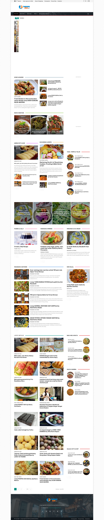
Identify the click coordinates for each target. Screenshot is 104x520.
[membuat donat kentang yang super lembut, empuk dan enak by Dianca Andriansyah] (16, 44)
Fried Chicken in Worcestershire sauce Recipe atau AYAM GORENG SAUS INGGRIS (26, 100)
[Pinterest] (53, 511)
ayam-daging (17, 96)
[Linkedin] (50, 511)
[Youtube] (89, 1)
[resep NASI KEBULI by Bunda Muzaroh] (86, 358)
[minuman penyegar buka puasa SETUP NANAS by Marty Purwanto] (80, 213)
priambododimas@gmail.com (54, 507)
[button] (88, 13)
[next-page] (17, 137)
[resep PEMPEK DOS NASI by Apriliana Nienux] (26, 468)
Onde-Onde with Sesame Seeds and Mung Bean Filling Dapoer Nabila (51, 454)
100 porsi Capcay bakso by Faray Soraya (44, 295)
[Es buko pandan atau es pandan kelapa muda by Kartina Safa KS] (61, 213)
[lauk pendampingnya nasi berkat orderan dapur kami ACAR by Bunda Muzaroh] (70, 392)
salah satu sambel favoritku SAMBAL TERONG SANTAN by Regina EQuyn (82, 384)
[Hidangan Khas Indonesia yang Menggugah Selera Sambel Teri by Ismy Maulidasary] (70, 375)
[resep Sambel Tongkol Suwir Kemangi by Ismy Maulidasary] (22, 124)
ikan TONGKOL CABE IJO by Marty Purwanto (55, 132)
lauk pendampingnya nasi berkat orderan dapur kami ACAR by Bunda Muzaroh (82, 393)
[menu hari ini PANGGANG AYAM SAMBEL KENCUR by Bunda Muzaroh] (43, 82)
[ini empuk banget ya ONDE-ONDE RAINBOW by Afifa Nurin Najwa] (51, 419)
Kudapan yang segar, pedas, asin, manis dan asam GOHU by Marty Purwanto (52, 248)
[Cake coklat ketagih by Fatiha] (26, 419)
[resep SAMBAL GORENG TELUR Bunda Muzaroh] (70, 183)
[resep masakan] (24, 7)
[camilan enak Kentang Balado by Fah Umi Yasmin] (43, 177)
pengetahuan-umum (44, 402)
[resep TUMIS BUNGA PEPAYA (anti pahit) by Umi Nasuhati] (21, 286)
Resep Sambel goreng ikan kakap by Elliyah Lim (39, 132)
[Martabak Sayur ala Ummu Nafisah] (70, 191)
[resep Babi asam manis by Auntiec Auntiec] (78, 276)
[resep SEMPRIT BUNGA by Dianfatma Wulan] (43, 185)
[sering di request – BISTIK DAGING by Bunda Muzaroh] (43, 89)
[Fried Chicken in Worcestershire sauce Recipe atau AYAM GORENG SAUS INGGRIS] (26, 87)
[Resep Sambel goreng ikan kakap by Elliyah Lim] (39, 124)
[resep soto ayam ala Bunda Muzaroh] (86, 454)
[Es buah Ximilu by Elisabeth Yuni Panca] (23, 213)
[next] (23, 18)
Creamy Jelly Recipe (21, 246)
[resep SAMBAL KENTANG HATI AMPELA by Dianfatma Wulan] (21, 310)
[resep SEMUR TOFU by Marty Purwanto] (70, 157)
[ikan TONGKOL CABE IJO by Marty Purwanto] (55, 124)
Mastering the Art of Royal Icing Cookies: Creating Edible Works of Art (51, 164)
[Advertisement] (63, 7)
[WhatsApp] (87, 1)
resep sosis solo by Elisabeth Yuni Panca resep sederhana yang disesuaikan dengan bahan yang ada (55, 103)
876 (27, 489)
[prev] (21, 18)
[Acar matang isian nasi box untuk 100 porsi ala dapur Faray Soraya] (21, 274)
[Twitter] (61, 511)
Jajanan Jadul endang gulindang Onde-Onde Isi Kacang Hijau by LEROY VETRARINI (25, 455)
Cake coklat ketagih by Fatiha (23, 430)
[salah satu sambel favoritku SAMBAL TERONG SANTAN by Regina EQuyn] (70, 383)
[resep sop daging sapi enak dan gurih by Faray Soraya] (86, 471)
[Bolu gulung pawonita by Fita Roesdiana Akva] (17, 176)
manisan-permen (45, 252)
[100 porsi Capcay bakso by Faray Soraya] (21, 298)
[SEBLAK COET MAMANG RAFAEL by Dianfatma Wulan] (86, 463)
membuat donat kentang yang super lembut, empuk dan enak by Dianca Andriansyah (29, 183)
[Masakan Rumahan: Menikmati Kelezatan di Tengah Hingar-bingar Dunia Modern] (51, 394)
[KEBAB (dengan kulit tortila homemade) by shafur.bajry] (16, 28)
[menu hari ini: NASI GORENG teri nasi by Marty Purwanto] (86, 349)
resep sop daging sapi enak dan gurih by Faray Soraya (75, 472)
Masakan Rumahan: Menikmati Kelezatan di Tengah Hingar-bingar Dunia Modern (51, 406)
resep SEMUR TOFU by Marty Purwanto (23, 405)
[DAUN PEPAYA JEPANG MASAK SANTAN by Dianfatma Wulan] (21, 322)
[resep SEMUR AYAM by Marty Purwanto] (43, 96)
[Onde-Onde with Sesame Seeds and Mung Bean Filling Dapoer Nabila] (51, 443)
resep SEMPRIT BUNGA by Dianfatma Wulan (54, 183)
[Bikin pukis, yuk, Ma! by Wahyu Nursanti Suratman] (15, 36)
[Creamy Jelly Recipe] (25, 238)
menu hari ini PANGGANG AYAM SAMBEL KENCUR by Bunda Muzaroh (54, 82)
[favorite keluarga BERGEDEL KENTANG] (70, 166)
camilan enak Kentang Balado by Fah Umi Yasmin (55, 176)
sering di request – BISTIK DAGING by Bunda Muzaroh (55, 89)
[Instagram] (85, 1)
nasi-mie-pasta (17, 476)
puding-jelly (17, 248)
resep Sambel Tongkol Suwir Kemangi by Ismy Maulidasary (22, 131)
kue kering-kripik (44, 160)
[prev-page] (15, 137)
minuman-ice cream (23, 210)
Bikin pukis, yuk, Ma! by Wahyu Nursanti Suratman (25, 163)
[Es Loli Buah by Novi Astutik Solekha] (42, 213)
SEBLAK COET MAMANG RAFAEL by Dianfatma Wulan (75, 464)
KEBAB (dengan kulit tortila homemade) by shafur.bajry (49, 356)
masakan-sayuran (34, 273)
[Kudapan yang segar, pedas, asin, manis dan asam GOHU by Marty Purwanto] (52, 238)
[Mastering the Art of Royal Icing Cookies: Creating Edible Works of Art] (51, 151)
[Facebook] (84, 1)
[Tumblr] (57, 511)
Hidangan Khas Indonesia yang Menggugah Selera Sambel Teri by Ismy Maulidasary (81, 375)
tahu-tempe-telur (79, 164)
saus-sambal (77, 372)
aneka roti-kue (17, 161)
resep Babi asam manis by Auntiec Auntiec (76, 285)
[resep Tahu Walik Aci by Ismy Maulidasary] (70, 174)
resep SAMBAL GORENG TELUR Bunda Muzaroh (81, 184)
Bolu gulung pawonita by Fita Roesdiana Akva (23, 380)
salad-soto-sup (71, 453)
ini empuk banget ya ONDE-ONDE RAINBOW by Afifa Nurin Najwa (50, 430)
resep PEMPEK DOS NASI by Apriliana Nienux (26, 479)
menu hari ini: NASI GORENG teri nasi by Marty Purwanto (75, 350)
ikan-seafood (22, 128)
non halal (69, 288)
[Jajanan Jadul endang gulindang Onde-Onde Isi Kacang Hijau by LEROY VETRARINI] (26, 443)
